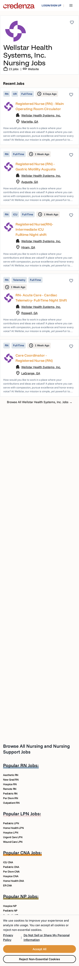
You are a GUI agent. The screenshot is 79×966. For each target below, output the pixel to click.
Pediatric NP (10, 910)
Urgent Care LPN (12, 837)
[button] (39, 116)
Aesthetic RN (10, 775)
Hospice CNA (10, 876)
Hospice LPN (10, 832)
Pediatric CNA (11, 867)
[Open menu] (71, 5)
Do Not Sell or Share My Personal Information (47, 937)
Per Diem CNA (11, 871)
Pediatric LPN (11, 823)
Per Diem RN (10, 798)
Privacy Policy (8, 937)
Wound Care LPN (12, 841)
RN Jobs (28, 765)
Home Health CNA (13, 880)
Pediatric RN (10, 793)
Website (30, 69)
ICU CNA (8, 862)
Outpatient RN (11, 802)
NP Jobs (28, 896)
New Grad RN (10, 779)
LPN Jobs (30, 813)
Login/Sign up (51, 5)
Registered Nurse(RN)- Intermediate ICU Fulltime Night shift (34, 229)
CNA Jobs (30, 853)
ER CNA (7, 885)
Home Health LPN (13, 828)
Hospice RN (10, 784)
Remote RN (9, 789)
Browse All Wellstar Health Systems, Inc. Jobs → (39, 402)
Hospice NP (10, 906)
